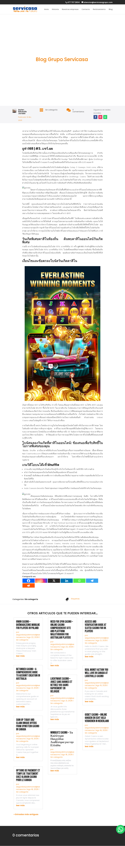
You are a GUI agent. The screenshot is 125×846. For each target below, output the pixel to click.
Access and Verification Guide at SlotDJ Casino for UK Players (95, 626)
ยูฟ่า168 (81, 246)
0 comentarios (78, 110)
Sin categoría (51, 109)
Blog (111, 9)
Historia (55, 9)
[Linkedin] (67, 581)
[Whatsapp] (79, 581)
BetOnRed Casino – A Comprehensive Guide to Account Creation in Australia (28, 674)
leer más (20, 656)
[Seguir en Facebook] (95, 117)
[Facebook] (28, 581)
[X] (54, 581)
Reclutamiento (99, 9)
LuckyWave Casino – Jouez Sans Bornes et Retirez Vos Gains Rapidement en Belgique (61, 685)
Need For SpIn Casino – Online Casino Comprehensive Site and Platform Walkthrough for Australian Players (61, 629)
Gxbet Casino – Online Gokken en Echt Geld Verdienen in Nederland (97, 718)
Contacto (86, 9)
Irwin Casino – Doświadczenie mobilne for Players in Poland (28, 625)
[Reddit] (28, 585)
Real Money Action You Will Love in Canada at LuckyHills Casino (96, 673)
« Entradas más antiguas (26, 814)
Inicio (46, 9)
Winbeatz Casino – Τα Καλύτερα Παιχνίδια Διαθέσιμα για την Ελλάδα (62, 739)
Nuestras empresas (70, 9)
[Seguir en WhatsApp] (105, 117)
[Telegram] (92, 581)
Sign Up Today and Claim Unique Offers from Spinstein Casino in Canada (27, 724)
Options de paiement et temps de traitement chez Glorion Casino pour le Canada (28, 775)
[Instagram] (41, 581)
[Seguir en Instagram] (100, 117)
